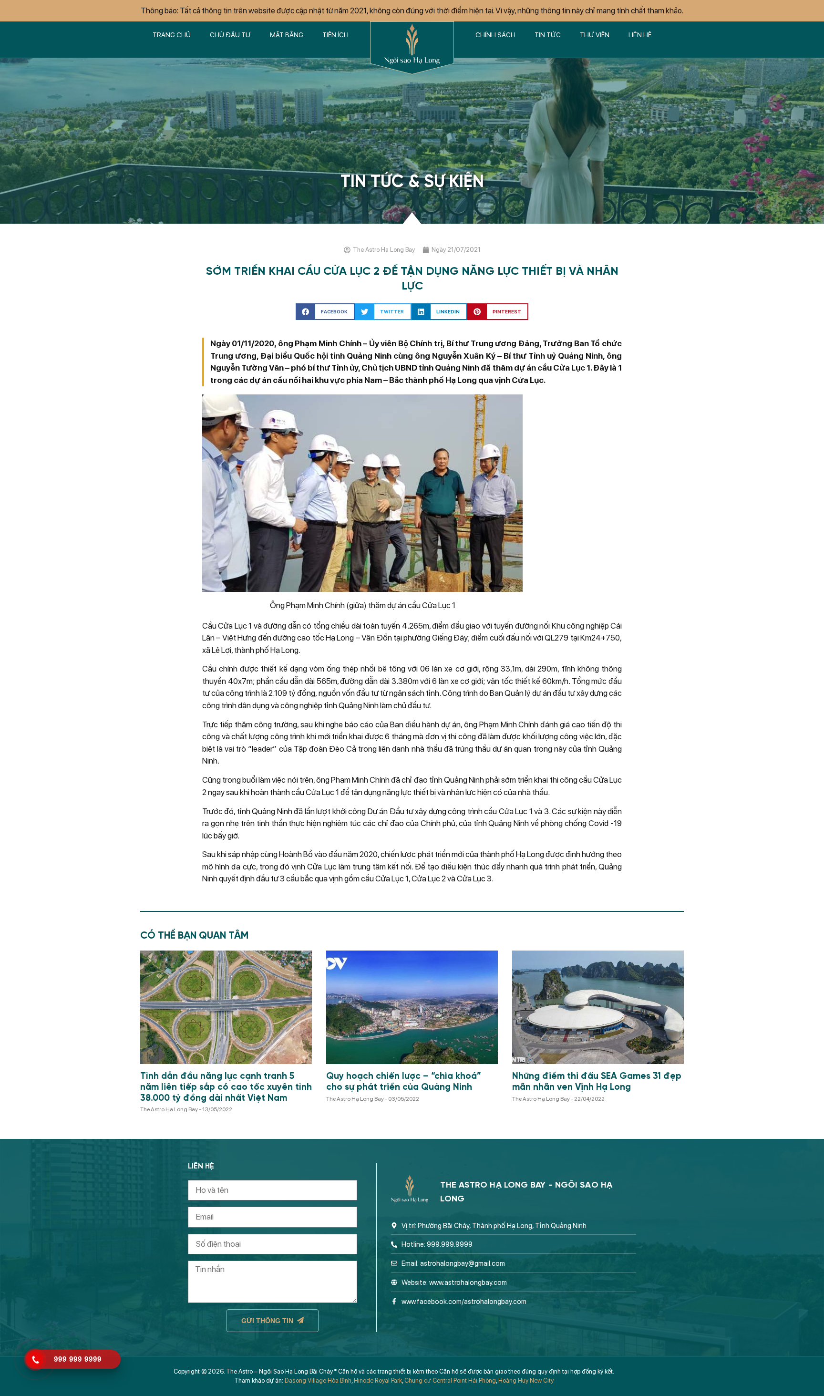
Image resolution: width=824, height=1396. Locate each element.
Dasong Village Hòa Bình (318, 1380)
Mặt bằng (286, 35)
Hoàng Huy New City (526, 1380)
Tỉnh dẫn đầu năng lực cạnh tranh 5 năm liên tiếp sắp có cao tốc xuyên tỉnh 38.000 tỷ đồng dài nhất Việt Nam (226, 1087)
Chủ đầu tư (230, 35)
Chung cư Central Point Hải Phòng (450, 1380)
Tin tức (548, 35)
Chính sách (495, 35)
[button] (325, 311)
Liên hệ (639, 35)
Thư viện (594, 35)
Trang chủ (172, 35)
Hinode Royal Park (378, 1380)
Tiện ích (335, 35)
